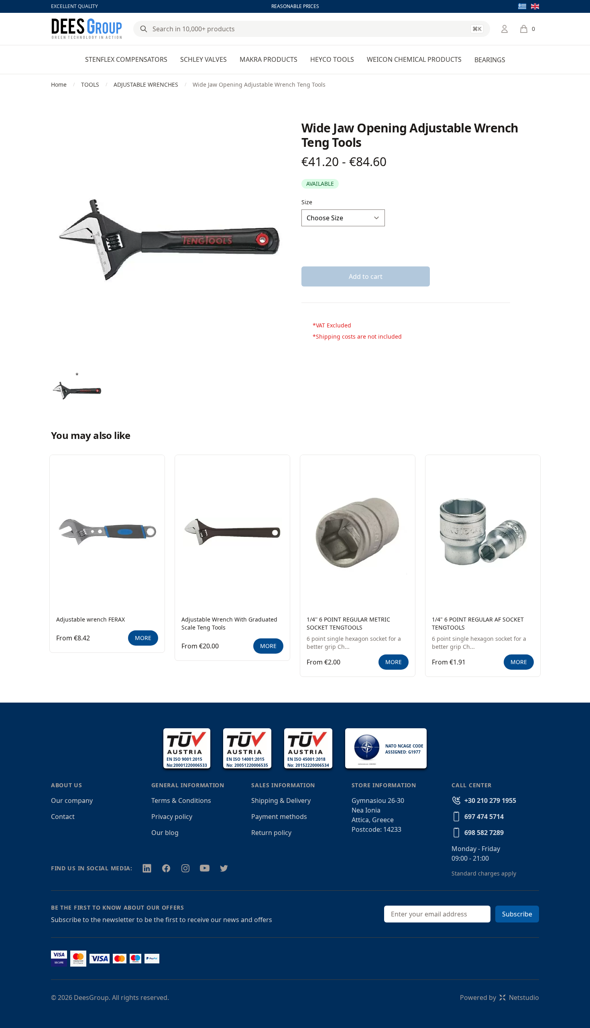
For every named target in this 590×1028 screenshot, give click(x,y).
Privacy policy (171, 816)
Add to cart (365, 276)
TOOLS (90, 84)
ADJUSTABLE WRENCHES (146, 84)
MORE (143, 638)
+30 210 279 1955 (490, 800)
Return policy (271, 832)
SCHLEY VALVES (203, 59)
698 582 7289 (484, 832)
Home (59, 84)
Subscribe (517, 914)
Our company (72, 800)
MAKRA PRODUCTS (268, 59)
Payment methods (279, 816)
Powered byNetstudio (499, 997)
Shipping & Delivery (281, 800)
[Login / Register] (504, 29)
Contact (63, 816)
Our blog (165, 832)
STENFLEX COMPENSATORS (126, 59)
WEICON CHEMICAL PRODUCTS (414, 59)
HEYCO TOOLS (332, 59)
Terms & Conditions (181, 800)
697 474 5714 (484, 816)
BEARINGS (489, 59)
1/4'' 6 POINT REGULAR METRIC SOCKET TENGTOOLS (348, 623)
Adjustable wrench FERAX (90, 619)
